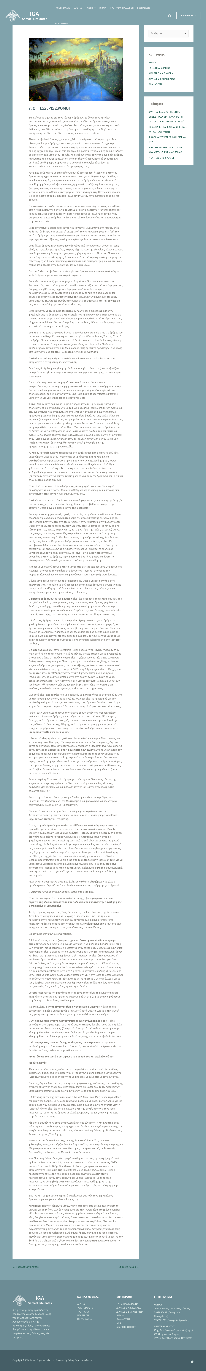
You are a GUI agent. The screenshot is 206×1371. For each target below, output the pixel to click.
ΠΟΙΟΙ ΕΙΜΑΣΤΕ (62, 7)
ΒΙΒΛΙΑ (102, 7)
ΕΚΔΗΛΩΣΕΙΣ (143, 7)
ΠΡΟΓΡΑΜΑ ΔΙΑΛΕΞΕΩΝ (122, 7)
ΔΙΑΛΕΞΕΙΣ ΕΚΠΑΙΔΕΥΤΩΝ (162, 78)
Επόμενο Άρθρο (129, 1266)
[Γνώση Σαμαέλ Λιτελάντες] (26, 15)
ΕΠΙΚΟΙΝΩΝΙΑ (61, 23)
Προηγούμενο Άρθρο (26, 1266)
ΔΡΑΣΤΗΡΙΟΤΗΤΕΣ (126, 1327)
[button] (94, 8)
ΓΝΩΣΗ (89, 7)
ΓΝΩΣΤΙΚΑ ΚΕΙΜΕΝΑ (159, 68)
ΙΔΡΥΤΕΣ (78, 7)
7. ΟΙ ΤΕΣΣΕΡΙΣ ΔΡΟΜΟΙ (161, 157)
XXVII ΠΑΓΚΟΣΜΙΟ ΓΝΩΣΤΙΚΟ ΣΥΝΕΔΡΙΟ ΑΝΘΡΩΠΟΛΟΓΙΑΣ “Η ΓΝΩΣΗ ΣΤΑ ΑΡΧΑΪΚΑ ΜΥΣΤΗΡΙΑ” (166, 117)
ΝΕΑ (118, 1323)
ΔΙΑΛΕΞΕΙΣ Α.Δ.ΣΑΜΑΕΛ (161, 73)
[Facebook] (169, 15)
